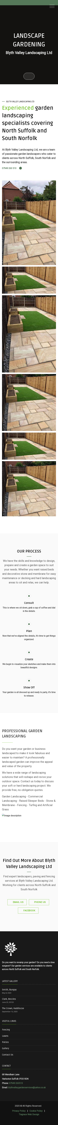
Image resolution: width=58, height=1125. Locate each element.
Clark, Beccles (9, 999)
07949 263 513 (9, 168)
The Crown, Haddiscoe (13, 1008)
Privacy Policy (19, 1111)
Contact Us (7, 1054)
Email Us (18, 902)
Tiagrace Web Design (29, 1114)
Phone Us (40, 902)
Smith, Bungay (9, 989)
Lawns (5, 1036)
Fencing (6, 1029)
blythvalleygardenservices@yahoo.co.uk (27, 1087)
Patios (5, 1042)
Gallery (5, 1048)
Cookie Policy (36, 1111)
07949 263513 (16, 1083)
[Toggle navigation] (52, 6)
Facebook (29, 910)
